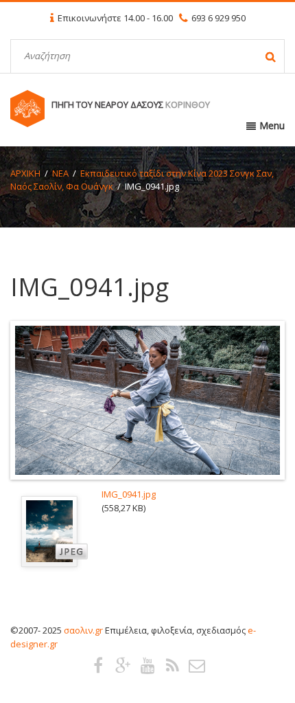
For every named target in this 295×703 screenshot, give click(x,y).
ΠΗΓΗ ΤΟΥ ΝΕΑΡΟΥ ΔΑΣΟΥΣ (130, 104)
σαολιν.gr (83, 630)
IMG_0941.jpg (129, 494)
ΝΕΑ (60, 173)
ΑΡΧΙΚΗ (25, 173)
